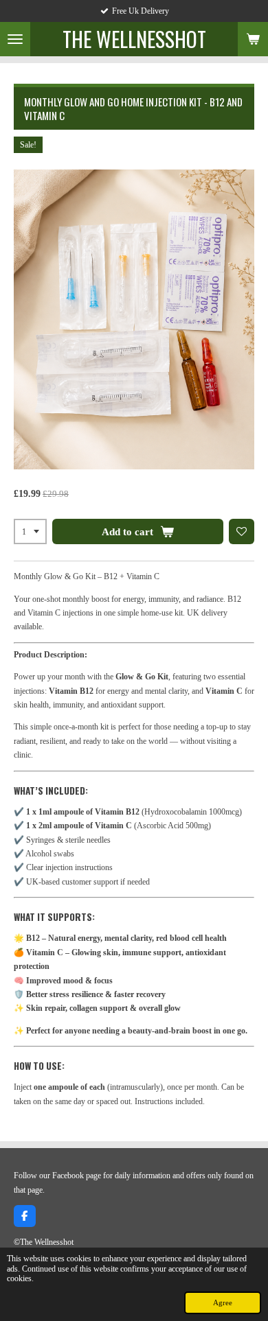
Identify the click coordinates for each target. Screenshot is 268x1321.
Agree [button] (222, 1302)
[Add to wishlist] (242, 532)
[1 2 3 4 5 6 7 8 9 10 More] (30, 532)
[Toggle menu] (15, 39)
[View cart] (253, 39)
